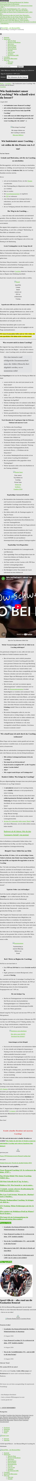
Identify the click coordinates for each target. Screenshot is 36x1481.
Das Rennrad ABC (13, 55)
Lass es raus (11, 52)
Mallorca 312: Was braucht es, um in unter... (16, 1185)
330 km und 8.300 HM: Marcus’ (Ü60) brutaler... (14, 20)
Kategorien (7, 39)
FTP (7, 196)
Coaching (7, 57)
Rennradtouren (12, 49)
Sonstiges (10, 53)
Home (2, 83)
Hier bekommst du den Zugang (17, 77)
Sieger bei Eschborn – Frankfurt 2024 (18, 487)
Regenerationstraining (16, 689)
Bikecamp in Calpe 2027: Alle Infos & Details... (14, 10)
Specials (10, 50)
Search (21, 66)
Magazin (5, 1417)
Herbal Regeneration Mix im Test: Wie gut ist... (14, 18)
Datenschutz (6, 1440)
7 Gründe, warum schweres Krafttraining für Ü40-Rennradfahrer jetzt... (17, 1190)
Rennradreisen (12, 45)
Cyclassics (12, 1111)
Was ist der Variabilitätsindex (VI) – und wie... (14, 9)
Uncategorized (4, 1421)
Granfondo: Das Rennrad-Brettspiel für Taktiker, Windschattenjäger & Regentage (14, 3)
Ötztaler (30, 181)
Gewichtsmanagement (12, 194)
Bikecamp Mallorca (18, 135)
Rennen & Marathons (14, 42)
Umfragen (25, 1420)
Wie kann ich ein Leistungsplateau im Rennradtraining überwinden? (14, 1218)
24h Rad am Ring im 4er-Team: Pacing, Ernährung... (16, 17)
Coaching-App (10, 1415)
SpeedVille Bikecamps (10, 58)
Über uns (6, 60)
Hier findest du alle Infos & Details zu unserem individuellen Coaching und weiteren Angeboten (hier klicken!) (17, 1143)
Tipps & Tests (12, 40)
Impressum (6, 1438)
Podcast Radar (12, 47)
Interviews (11, 44)
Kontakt (10, 63)
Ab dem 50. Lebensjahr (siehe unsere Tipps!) (17, 821)
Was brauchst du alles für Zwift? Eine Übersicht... (15, 15)
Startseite (6, 37)
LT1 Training (4, 1089)
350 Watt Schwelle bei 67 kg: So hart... (14, 1181)
